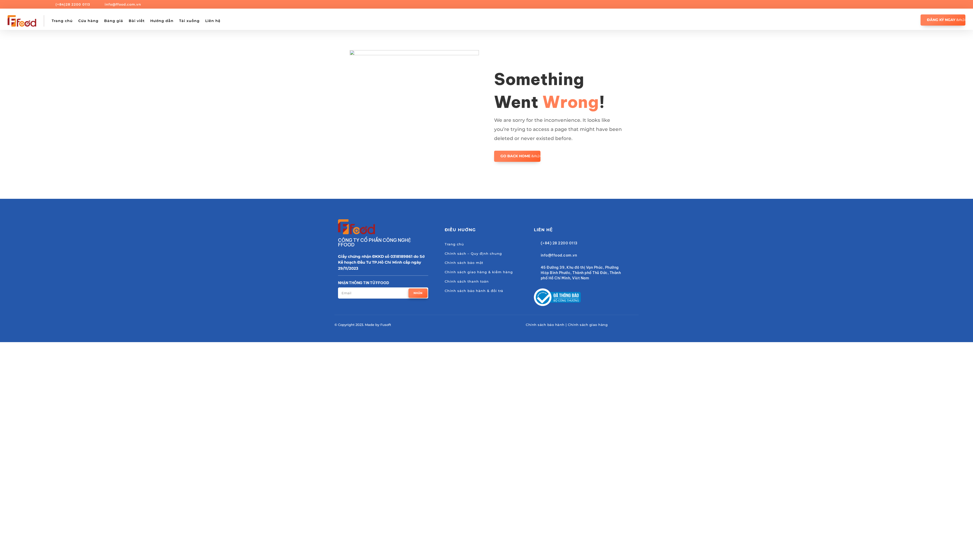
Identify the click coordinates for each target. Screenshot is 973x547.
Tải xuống (189, 20)
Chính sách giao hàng (588, 325)
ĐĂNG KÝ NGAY (941, 19)
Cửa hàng (88, 20)
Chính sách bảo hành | (547, 325)
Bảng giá (113, 20)
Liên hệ (212, 20)
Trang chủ (62, 20)
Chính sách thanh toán (467, 281)
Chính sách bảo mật (464, 263)
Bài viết (137, 20)
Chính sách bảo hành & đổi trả (474, 291)
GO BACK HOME (515, 156)
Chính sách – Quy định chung (473, 253)
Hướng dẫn (162, 20)
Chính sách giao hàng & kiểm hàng (479, 272)
